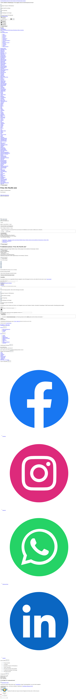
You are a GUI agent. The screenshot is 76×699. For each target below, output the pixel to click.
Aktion (1, 307)
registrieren (4, 29)
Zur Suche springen (12, 0)
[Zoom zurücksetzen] (4, 219)
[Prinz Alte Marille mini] (4, 196)
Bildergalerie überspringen (4, 195)
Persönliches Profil (7, 30)
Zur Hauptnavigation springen (21, 0)
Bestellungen (15, 30)
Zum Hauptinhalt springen (4, 0)
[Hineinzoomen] (6, 219)
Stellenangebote (5, 337)
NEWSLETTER (3, 687)
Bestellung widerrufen (5, 325)
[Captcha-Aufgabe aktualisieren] (1, 311)
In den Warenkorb (3, 233)
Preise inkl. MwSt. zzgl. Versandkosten (7, 226)
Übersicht (2, 30)
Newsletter (4, 330)
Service (1, 327)
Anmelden (2, 28)
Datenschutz (4, 340)
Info (1, 333)
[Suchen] (11, 19)
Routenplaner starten (5, 682)
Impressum (4, 342)
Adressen (11, 30)
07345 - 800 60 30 (17, 321)
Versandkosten (18, 684)
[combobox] (5, 19)
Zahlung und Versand (6, 338)
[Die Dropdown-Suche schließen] (13, 19)
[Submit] (1, 309)
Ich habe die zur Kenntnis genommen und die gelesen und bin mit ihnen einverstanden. (22, 316)
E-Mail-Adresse (3, 308)
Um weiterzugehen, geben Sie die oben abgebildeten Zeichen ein (11, 312)
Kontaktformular (8, 323)
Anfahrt (3, 335)
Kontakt (3, 331)
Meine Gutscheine (21, 30)
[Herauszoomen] (1, 219)
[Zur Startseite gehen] (4, 16)
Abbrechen (2, 285)
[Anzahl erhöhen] (7, 231)
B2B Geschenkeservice (6, 329)
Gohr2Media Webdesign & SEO (27, 686)
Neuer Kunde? (49, 279)
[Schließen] (0, 218)
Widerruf (3, 339)
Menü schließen (4, 26)
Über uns (3, 336)
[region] (38, 208)
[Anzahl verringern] (2, 231)
